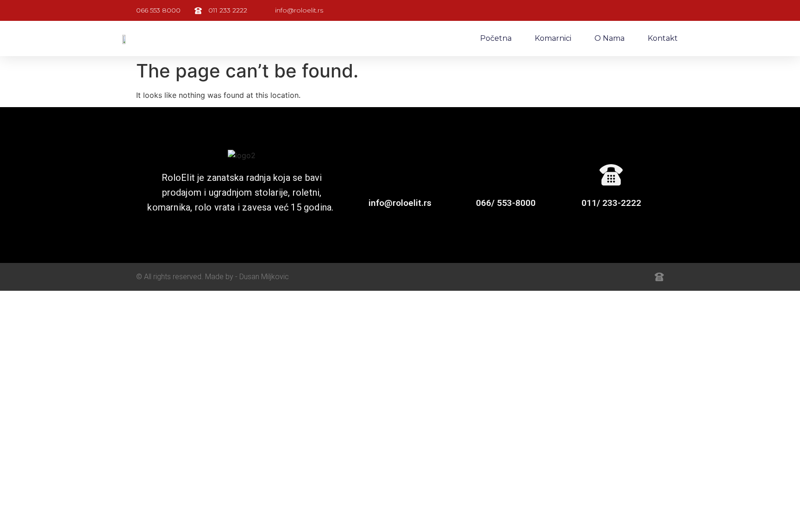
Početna (496, 38)
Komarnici (553, 38)
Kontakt (663, 38)
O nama (609, 38)
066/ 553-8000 (506, 203)
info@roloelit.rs (400, 203)
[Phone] (639, 276)
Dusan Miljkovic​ (264, 276)
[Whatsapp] (598, 276)
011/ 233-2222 (611, 203)
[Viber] (618, 276)
